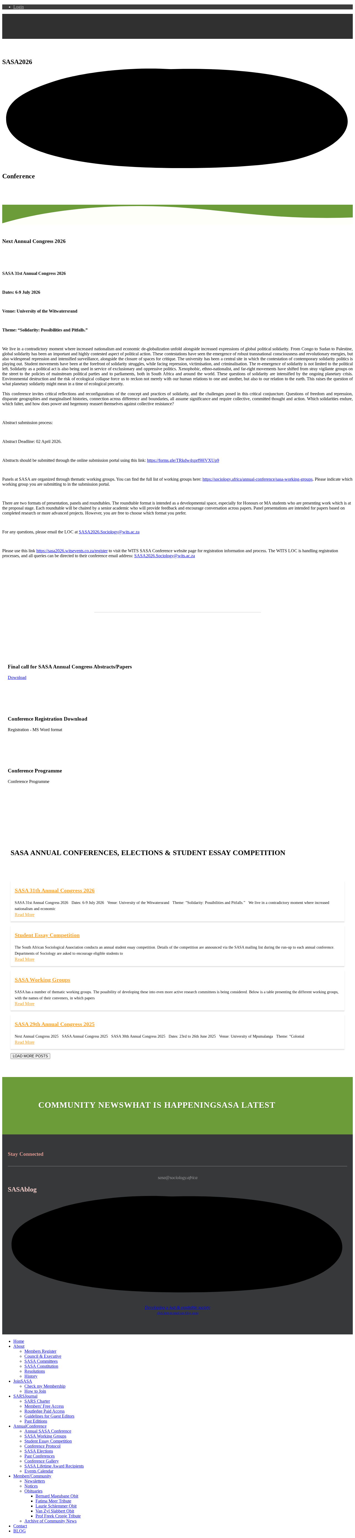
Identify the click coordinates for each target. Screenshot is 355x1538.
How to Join (35, 1391)
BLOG (19, 1531)
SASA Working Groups (45, 1436)
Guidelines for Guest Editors (49, 1416)
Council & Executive (42, 1356)
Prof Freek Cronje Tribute (58, 1516)
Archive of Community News (50, 1521)
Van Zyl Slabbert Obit (55, 1511)
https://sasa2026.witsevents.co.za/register (72, 550)
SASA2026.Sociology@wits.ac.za (109, 531)
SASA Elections (38, 1451)
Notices (31, 1486)
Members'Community (32, 1476)
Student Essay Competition (48, 1441)
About (18, 1346)
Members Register (40, 1351)
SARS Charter (37, 1401)
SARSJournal (25, 1396)
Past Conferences (39, 1456)
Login (18, 6)
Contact (20, 1526)
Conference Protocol (42, 1446)
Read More (24, 914)
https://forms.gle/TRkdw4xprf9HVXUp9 (183, 460)
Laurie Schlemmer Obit (56, 1506)
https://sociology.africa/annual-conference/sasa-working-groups (257, 479)
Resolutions (34, 1371)
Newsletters (34, 1481)
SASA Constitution (41, 1366)
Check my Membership (44, 1386)
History (30, 1376)
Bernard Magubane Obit (57, 1496)
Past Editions (35, 1421)
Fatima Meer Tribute (53, 1501)
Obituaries (33, 1491)
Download (17, 677)
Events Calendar (38, 1471)
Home (18, 1341)
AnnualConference (30, 1426)
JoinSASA (22, 1381)
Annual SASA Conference (47, 1431)
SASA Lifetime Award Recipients (54, 1466)
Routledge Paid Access (44, 1411)
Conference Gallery (41, 1461)
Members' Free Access (44, 1406)
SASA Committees (41, 1361)
